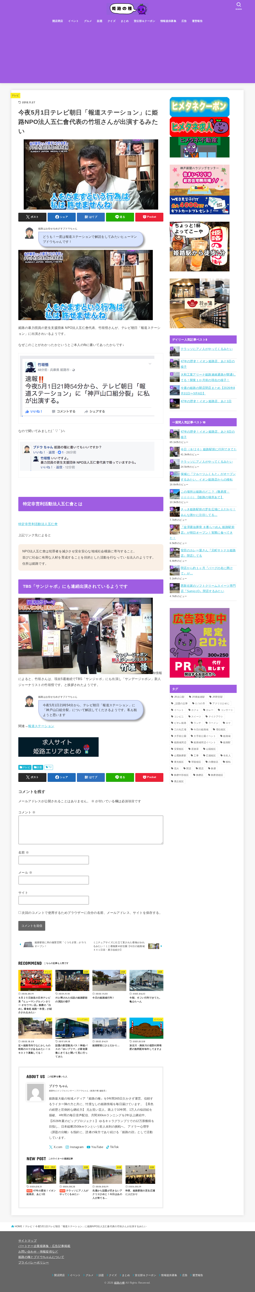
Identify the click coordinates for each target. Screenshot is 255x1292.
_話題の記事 (181, 703)
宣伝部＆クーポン (144, 20)
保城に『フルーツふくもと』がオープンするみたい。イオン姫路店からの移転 (208, 476)
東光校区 (179, 762)
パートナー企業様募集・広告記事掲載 (44, 1246)
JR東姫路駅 (198, 697)
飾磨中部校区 (181, 775)
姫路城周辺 (180, 742)
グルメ (88, 20)
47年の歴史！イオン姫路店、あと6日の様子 (208, 364)
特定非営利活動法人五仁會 (38, 524)
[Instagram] (74, 1147)
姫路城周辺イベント (205, 742)
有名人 (227, 755)
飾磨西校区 (217, 775)
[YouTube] (95, 1147)
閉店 (188, 768)
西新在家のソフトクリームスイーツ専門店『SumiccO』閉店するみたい (208, 588)
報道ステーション (41, 726)
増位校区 (221, 729)
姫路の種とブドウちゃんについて (41, 1257)
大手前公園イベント (205, 736)
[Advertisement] (127, 55)
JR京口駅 (179, 697)
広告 (184, 20)
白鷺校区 (213, 762)
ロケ (228, 723)
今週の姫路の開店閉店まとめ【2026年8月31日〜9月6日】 (208, 390)
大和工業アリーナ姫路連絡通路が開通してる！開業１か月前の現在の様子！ (208, 377)
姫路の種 (119, 1282)
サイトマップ (27, 1240)
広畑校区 (211, 755)
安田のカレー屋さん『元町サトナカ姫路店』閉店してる (208, 553)
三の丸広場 (180, 729)
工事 (196, 755)
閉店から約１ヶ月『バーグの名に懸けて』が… (207, 570)
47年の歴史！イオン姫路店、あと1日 (206, 401)
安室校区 (179, 749)
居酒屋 (195, 749)
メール (25, 872)
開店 (201, 768)
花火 (176, 768)
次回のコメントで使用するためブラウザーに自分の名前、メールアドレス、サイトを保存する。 (92, 912)
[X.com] (56, 1147)
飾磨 (213, 768)
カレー (209, 710)
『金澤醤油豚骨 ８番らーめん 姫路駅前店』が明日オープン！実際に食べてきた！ (202, 533)
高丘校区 (179, 781)
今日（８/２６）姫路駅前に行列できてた (209, 449)
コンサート (227, 710)
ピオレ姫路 (180, 723)
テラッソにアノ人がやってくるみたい (207, 349)
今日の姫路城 (201, 729)
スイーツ (196, 716)
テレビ (15, 95)
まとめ (125, 20)
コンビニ (179, 716)
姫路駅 (226, 742)
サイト (23, 892)
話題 (99, 20)
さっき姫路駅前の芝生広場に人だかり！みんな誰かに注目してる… (208, 512)
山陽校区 (211, 749)
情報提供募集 (168, 20)
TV (50, 767)
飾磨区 (200, 775)
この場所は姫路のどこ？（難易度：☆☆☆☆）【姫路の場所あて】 (205, 494)
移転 (228, 762)
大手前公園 (180, 736)
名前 (23, 852)
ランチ (197, 723)
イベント (73, 20)
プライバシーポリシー (33, 1262)
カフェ (195, 710)
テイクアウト (216, 716)
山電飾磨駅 (180, 755)
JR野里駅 (217, 697)
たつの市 (200, 703)
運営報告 (197, 20)
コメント (26, 812)
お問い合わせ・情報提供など (38, 1251)
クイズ (112, 20)
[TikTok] (112, 1147)
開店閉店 (57, 20)
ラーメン (213, 723)
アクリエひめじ (221, 703)
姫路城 (226, 736)
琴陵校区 (196, 762)
